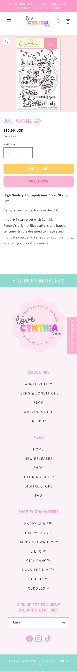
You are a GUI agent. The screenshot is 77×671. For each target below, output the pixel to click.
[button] (9, 21)
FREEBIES (38, 421)
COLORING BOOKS (38, 477)
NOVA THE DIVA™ (38, 569)
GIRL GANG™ (38, 560)
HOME (38, 449)
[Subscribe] (64, 622)
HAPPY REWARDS (72, 335)
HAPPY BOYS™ (38, 533)
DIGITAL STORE (38, 486)
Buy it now (38, 181)
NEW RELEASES (39, 458)
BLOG (38, 402)
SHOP (38, 467)
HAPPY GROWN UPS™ (38, 542)
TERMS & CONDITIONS (38, 393)
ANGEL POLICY (38, 384)
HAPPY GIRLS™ (38, 523)
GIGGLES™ (38, 579)
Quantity (9, 144)
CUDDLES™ (38, 588)
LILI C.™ (38, 551)
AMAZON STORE (38, 412)
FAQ (38, 495)
